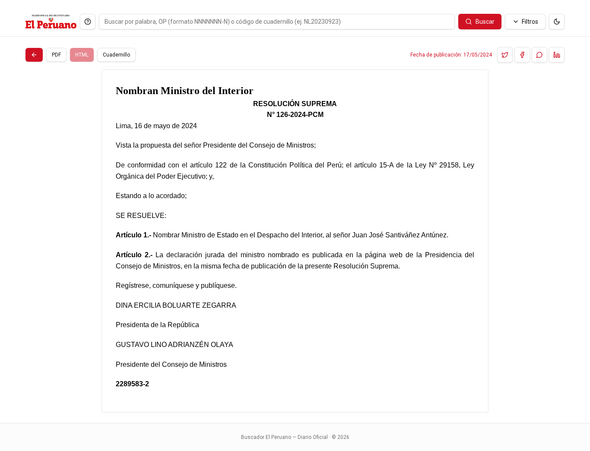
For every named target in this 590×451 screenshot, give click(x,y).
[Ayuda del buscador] (87, 21)
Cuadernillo (116, 55)
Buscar (485, 21)
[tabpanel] (295, 241)
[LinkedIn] (557, 55)
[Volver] (34, 55)
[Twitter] (505, 55)
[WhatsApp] (539, 55)
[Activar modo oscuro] (557, 21)
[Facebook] (522, 55)
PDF (56, 55)
